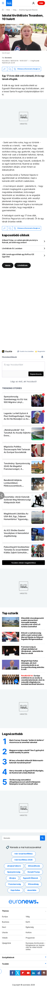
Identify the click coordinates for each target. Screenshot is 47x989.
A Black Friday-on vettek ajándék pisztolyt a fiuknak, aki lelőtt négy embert (20, 241)
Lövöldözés (23, 265)
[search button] (42, 838)
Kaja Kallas (15, 890)
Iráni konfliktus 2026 (23, 860)
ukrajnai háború (14, 866)
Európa (5, 916)
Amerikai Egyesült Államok (28, 10)
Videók (5, 938)
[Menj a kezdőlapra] (9, 3)
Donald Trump (34, 872)
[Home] (3, 10)
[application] (23, 37)
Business (5, 922)
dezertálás (31, 890)
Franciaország (14, 884)
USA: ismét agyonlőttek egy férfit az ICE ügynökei (18, 255)
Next (4, 927)
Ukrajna (12, 878)
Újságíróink (6, 943)
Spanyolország (13, 872)
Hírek (8, 10)
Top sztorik (10, 613)
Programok (30, 938)
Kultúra (28, 932)
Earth (28, 922)
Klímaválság (33, 884)
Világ (14, 10)
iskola (7, 265)
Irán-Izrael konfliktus (24, 854)
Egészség (30, 927)
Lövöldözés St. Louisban (12, 248)
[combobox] (23, 838)
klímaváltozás (34, 866)
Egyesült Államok (30, 878)
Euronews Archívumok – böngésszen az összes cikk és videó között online (35, 946)
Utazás (5, 932)
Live (41, 3)
